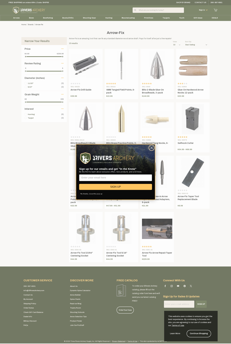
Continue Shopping (199, 334)
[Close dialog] (151, 147)
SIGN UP (115, 187)
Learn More (175, 333)
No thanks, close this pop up (91, 194)
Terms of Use (178, 325)
